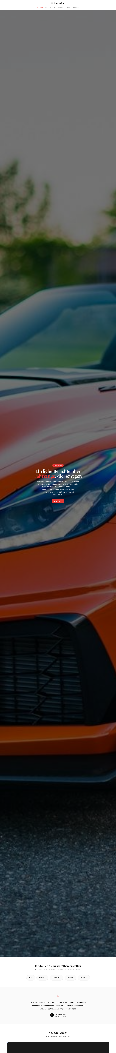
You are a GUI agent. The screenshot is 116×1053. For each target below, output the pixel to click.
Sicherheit (76, 7)
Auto (46, 7)
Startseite (40, 7)
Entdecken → (58, 501)
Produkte (68, 7)
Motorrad (52, 7)
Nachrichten (60, 7)
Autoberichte (58, 3)
